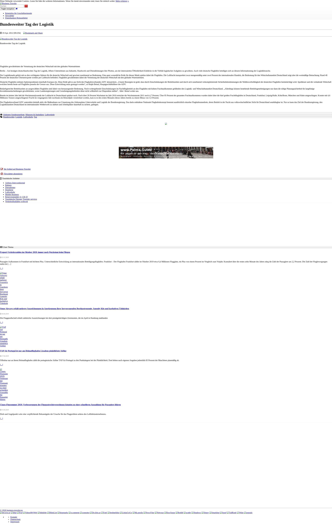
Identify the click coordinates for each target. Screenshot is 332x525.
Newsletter (9, 16)
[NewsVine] (148, 513)
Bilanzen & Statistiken (35, 115)
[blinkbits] (42, 513)
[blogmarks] (62, 513)
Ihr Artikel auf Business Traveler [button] (17, 169)
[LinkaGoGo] (126, 513)
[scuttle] (187, 513)
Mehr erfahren (121, 1)
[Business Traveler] (8, 3)
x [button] (128, 1)
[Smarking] (214, 513)
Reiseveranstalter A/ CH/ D (16, 197)
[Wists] (240, 513)
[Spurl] (223, 513)
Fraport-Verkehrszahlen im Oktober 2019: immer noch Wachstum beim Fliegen (35, 252)
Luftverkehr (50, 115)
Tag (35, 117)
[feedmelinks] (113, 513)
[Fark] (104, 513)
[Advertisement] (166, 52)
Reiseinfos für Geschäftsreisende (18, 13)
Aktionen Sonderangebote (14, 115)
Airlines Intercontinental (15, 183)
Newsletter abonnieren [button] (13, 174)
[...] (1, 268)
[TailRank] (232, 513)
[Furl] (20, 513)
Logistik (18, 117)
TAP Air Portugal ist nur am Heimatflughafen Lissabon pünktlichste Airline (33, 351)
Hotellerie (9, 190)
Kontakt (13, 517)
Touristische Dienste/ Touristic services (21, 199)
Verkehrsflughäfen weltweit (16, 201)
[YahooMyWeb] (30, 513)
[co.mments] (74, 513)
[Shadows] (196, 513)
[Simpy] (205, 513)
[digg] (14, 513)
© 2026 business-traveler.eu (11, 510)
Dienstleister (10, 187)
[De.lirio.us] (95, 513)
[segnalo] (248, 513)
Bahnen (8, 185)
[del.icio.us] (5, 513)
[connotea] (84, 513)
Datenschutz (15, 519)
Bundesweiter (8, 117)
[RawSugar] (169, 513)
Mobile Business (12, 194)
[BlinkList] (52, 513)
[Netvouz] (159, 513)
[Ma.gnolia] (138, 513)
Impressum (14, 522)
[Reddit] (179, 513)
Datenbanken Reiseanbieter (16, 18)
